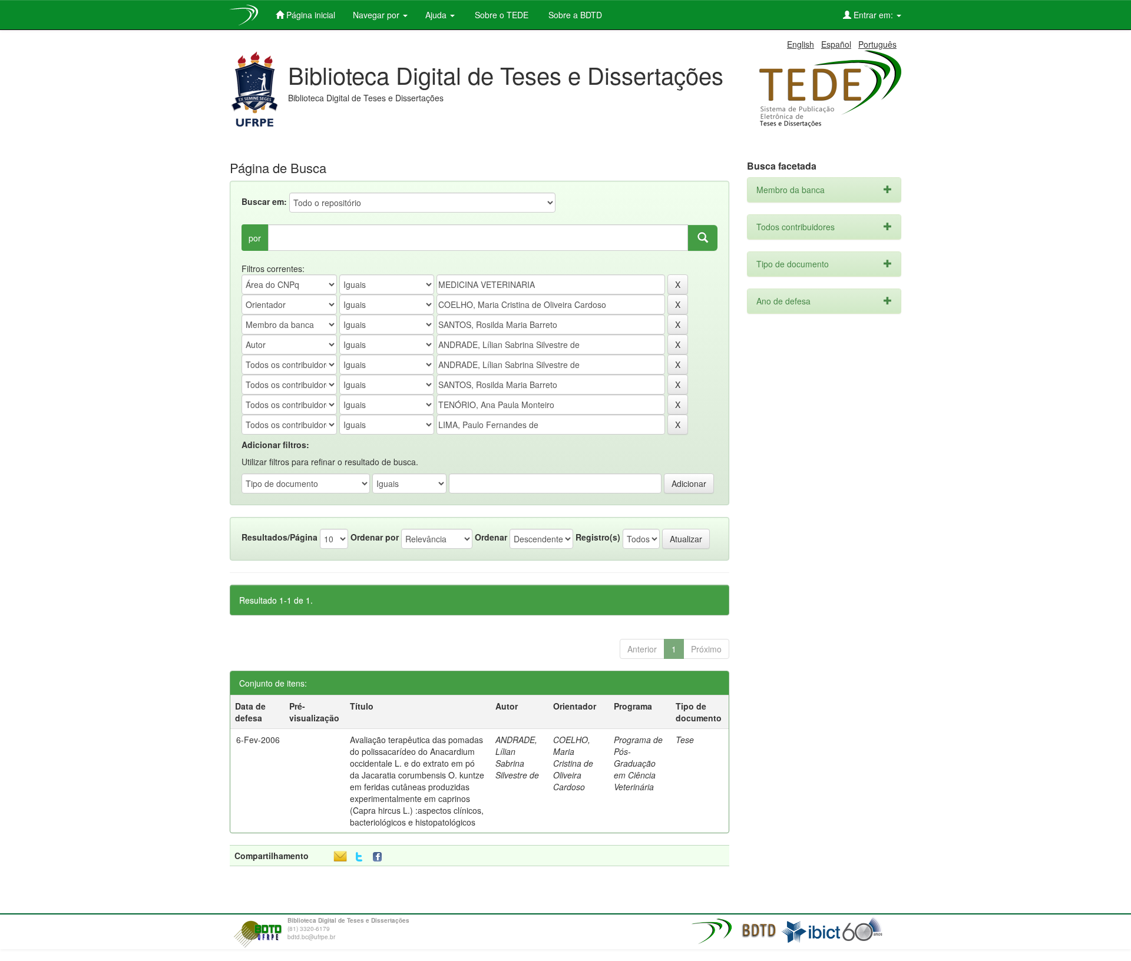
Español (836, 44)
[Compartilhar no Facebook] (380, 857)
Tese (685, 739)
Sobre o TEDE (500, 15)
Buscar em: (264, 201)
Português (877, 44)
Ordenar (491, 537)
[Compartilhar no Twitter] (359, 857)
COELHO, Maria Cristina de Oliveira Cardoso (573, 763)
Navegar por (377, 15)
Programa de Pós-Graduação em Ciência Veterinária (638, 763)
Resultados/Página (280, 537)
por (255, 238)
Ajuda (437, 15)
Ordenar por (374, 537)
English (800, 44)
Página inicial (309, 15)
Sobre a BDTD (574, 15)
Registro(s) (598, 537)
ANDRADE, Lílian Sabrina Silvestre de (517, 757)
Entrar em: (873, 15)
